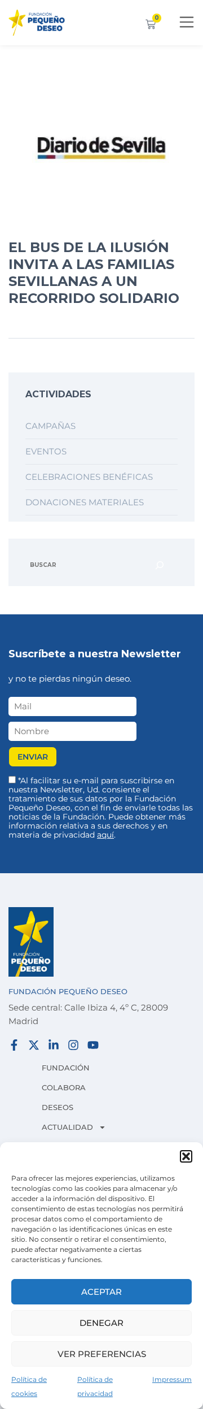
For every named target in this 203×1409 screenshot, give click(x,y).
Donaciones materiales (84, 502)
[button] (186, 1156)
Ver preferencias (102, 1354)
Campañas (50, 425)
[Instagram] (73, 1045)
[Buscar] (160, 565)
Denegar (101, 1322)
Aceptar (101, 1291)
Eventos (46, 451)
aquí (105, 835)
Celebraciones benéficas (89, 476)
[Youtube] (93, 1045)
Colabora (64, 1087)
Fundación (66, 1067)
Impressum (172, 1379)
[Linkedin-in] (53, 1045)
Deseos (57, 1107)
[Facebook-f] (14, 1045)
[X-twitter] (33, 1045)
